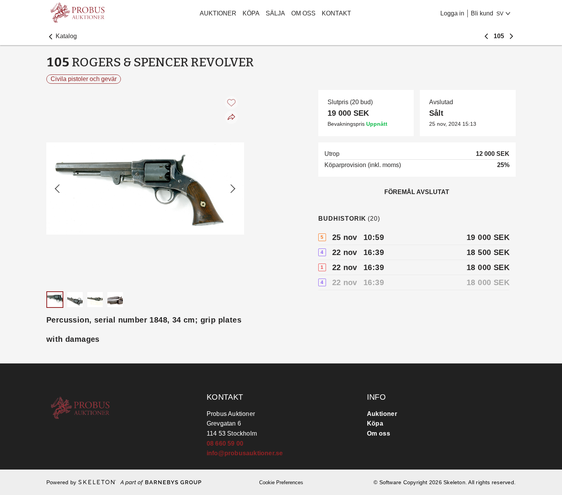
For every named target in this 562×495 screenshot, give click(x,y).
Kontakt (336, 13)
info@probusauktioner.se (245, 453)
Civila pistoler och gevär (84, 79)
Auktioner (218, 13)
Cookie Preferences (281, 482)
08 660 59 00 (225, 443)
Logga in (452, 13)
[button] (61, 36)
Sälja (275, 13)
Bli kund (482, 13)
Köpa (251, 13)
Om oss (303, 13)
